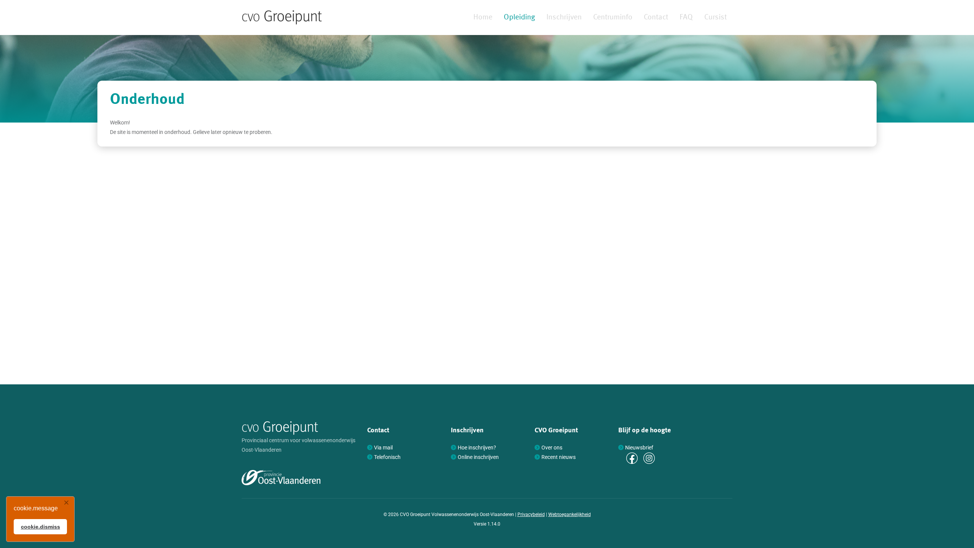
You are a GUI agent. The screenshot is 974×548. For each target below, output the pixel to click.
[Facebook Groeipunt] (632, 457)
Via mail (383, 447)
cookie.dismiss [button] (40, 527)
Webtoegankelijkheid (569, 514)
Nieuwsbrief (639, 447)
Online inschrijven (478, 457)
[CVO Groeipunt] (282, 17)
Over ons (551, 447)
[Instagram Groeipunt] (649, 457)
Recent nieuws (558, 457)
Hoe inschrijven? (477, 447)
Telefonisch (387, 457)
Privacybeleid (531, 514)
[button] (66, 503)
